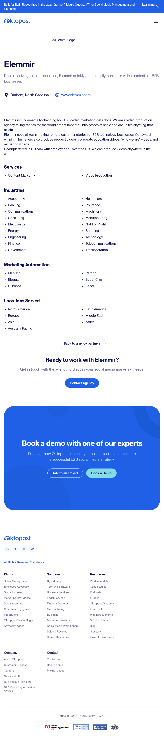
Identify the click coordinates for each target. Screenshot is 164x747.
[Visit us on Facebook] (15, 549)
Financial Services (58, 603)
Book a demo (55, 664)
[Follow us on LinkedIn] (7, 549)
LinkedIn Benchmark (102, 636)
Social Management (16, 580)
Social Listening (13, 592)
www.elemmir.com (75, 95)
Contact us (53, 659)
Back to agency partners (82, 343)
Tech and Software (58, 586)
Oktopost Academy (102, 603)
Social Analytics (13, 603)
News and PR (12, 676)
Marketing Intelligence (17, 597)
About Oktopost (14, 659)
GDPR (102, 715)
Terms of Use (66, 715)
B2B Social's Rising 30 (17, 681)
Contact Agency (82, 383)
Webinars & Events (101, 614)
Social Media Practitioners (63, 625)
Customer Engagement (18, 608)
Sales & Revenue (57, 631)
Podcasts (95, 592)
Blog (93, 625)
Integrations (11, 614)
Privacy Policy (86, 715)
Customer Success (15, 664)
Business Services (58, 592)
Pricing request (56, 670)
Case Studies (98, 586)
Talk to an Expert (65, 473)
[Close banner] (157, 6)
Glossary (95, 631)
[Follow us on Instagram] (24, 549)
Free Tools (96, 608)
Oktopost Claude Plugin (18, 620)
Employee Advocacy (16, 586)
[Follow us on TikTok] (32, 549)
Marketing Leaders (58, 620)
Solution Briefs (99, 620)
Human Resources (58, 636)
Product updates (100, 580)
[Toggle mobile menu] (156, 21)
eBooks (94, 597)
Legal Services (56, 597)
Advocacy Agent (14, 625)
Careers (9, 670)
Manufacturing (55, 608)
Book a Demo (101, 473)
